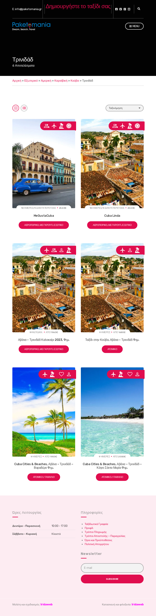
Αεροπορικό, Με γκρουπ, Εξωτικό (43, 225)
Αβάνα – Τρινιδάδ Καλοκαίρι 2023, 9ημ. (43, 340)
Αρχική (16, 80)
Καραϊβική (60, 80)
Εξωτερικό (31, 80)
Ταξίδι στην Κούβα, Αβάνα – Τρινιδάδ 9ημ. (112, 340)
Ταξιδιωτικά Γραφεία (96, 524)
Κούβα (75, 80)
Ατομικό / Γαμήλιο (44, 477)
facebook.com (116, 9)
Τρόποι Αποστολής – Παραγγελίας (105, 536)
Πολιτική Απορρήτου (97, 544)
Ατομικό (112, 349)
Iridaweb (47, 604)
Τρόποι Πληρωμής (96, 532)
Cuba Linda (112, 215)
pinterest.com (124, 9)
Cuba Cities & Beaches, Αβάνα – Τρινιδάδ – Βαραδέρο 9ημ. (43, 465)
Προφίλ (89, 528)
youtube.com (129, 9)
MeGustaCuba (44, 215)
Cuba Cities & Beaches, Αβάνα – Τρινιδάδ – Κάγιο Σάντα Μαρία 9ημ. (112, 465)
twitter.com (120, 9)
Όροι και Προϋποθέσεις (98, 540)
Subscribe (112, 579)
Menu (135, 26)
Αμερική (46, 80)
